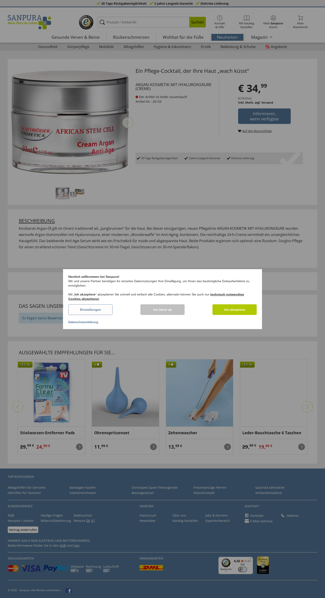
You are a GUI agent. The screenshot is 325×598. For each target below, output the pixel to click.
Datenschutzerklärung (83, 322)
